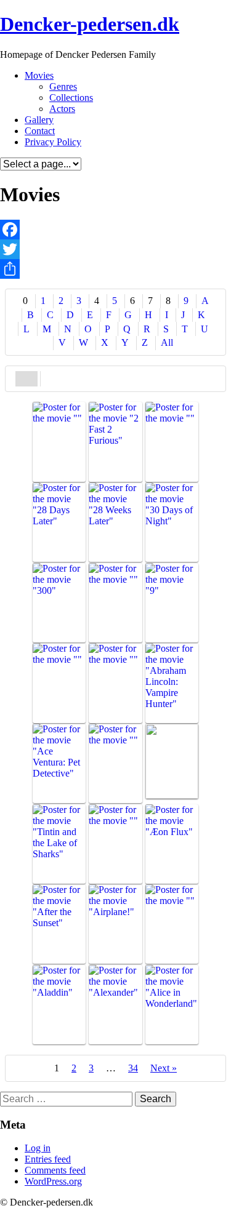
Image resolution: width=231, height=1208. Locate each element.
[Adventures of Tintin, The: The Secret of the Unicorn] (115, 844)
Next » (163, 1068)
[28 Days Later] (59, 522)
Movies (39, 75)
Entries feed (48, 1159)
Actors (62, 108)
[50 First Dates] (115, 602)
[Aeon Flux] (171, 844)
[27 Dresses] (171, 441)
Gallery (39, 119)
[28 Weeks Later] (115, 522)
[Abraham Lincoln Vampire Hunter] (171, 682)
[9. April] (59, 682)
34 (133, 1068)
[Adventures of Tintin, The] (59, 844)
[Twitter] (115, 249)
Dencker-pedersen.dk (89, 24)
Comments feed (55, 1170)
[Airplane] (115, 924)
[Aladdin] (59, 1004)
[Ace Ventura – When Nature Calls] (115, 763)
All (167, 342)
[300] (59, 602)
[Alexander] (115, 1004)
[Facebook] (115, 229)
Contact (40, 131)
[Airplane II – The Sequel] (171, 924)
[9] (171, 602)
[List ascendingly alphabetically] (26, 377)
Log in (38, 1148)
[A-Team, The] (115, 682)
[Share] (115, 269)
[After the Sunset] (59, 924)
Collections (71, 97)
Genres (63, 86)
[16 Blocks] (59, 441)
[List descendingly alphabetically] (52, 377)
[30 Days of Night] (171, 522)
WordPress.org (53, 1181)
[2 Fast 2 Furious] (115, 441)
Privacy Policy (53, 142)
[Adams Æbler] (171, 761)
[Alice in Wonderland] (171, 1004)
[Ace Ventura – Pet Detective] (59, 763)
